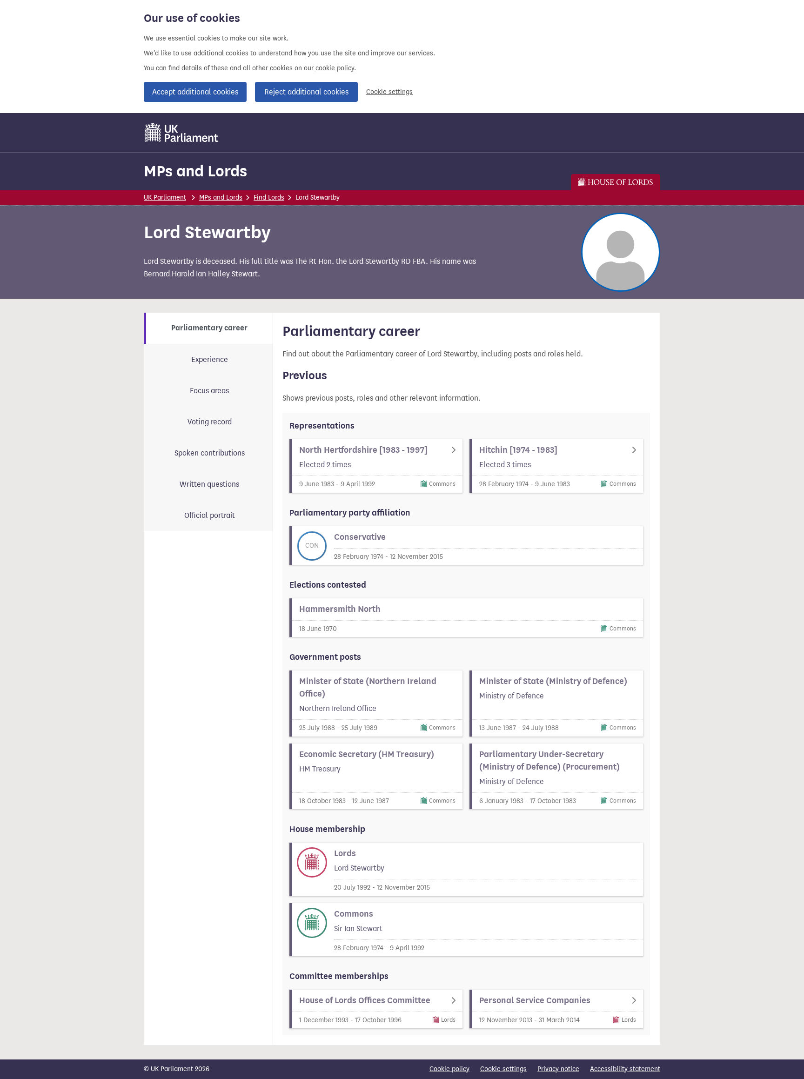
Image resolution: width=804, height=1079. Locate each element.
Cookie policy (449, 1069)
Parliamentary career (209, 328)
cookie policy (334, 68)
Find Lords (269, 197)
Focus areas (209, 390)
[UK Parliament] (182, 132)
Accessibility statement (625, 1069)
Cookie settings (389, 92)
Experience (209, 359)
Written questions (209, 484)
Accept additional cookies (195, 91)
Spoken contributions (209, 453)
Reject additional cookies (306, 91)
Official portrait (209, 515)
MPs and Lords (195, 171)
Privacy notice (558, 1069)
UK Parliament (165, 197)
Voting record (210, 421)
